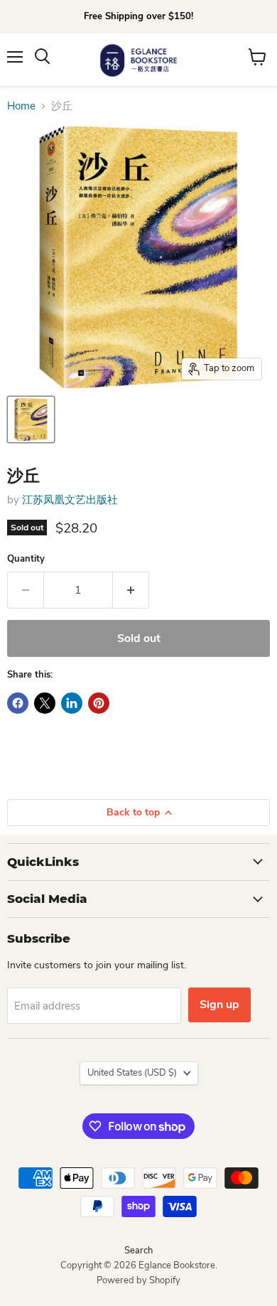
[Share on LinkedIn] (71, 703)
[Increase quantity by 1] (131, 590)
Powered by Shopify (138, 1280)
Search (138, 1250)
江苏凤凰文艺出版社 (70, 500)
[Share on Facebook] (17, 703)
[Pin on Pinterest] (98, 703)
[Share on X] (44, 703)
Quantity (26, 559)
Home (21, 106)
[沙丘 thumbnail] (31, 419)
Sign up (219, 1004)
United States (132, 1072)
